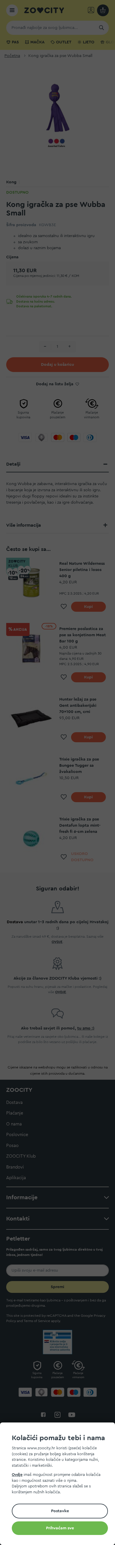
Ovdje (17, 1475)
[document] (60, 1484)
